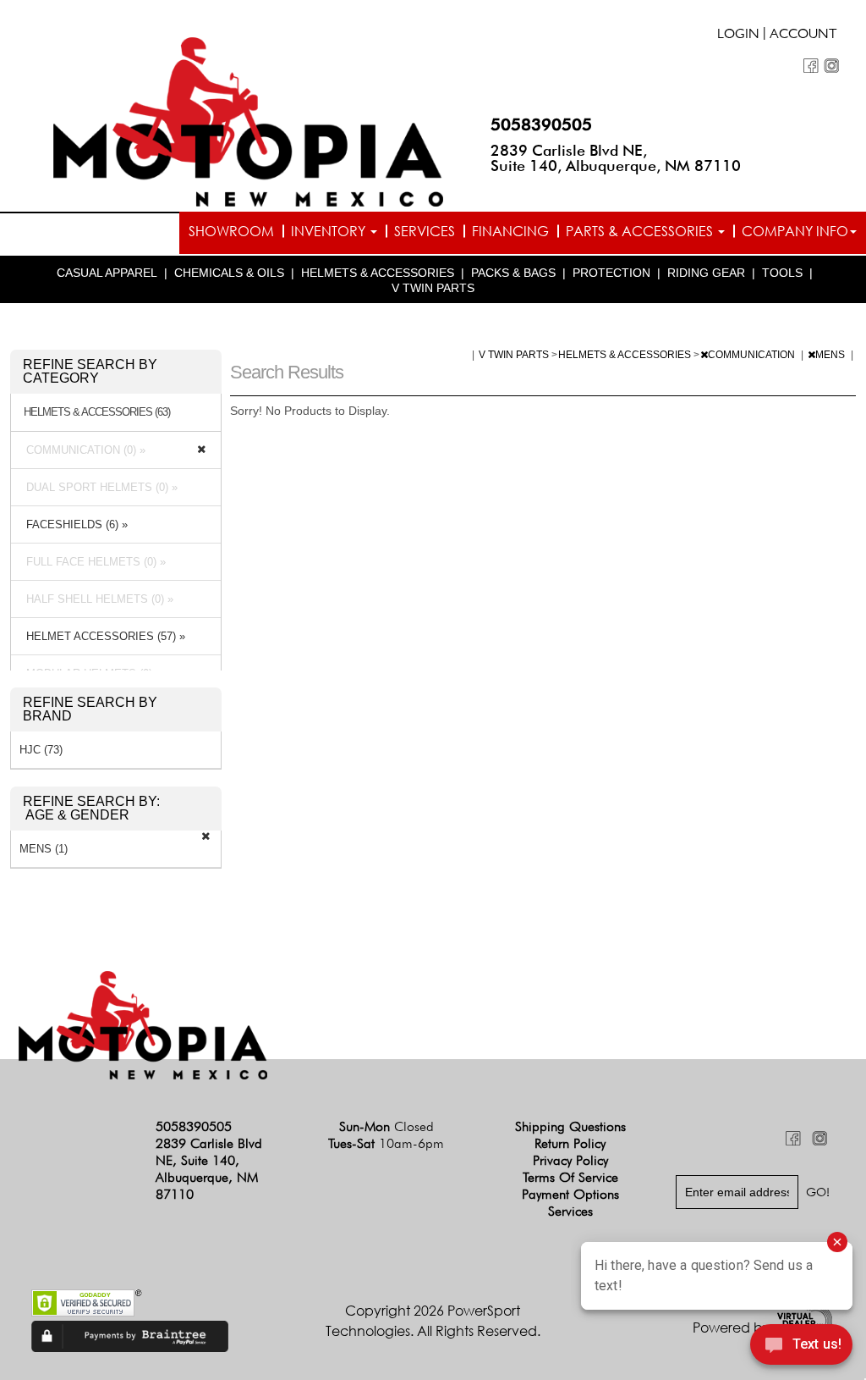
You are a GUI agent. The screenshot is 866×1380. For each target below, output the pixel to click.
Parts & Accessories (641, 231)
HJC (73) (41, 749)
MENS (831, 355)
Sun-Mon (386, 1126)
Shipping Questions (570, 1126)
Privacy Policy (570, 1160)
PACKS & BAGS (513, 272)
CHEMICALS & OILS (229, 272)
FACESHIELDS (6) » (73, 524)
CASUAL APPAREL (107, 272)
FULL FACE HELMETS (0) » (92, 561)
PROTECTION (611, 272)
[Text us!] (801, 1347)
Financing (510, 231)
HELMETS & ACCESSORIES (377, 272)
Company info (795, 231)
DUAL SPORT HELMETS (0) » (98, 487)
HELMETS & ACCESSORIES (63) (97, 412)
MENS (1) (43, 848)
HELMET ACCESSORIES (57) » (102, 636)
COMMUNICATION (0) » (82, 450)
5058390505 (541, 124)
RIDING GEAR (706, 272)
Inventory (330, 231)
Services (424, 231)
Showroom (231, 231)
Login (738, 35)
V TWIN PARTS (433, 288)
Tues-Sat (386, 1143)
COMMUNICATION (752, 355)
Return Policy (570, 1143)
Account (803, 35)
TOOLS (782, 272)
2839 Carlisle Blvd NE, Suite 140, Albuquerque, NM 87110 (616, 157)
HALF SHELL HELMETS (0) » (96, 599)
